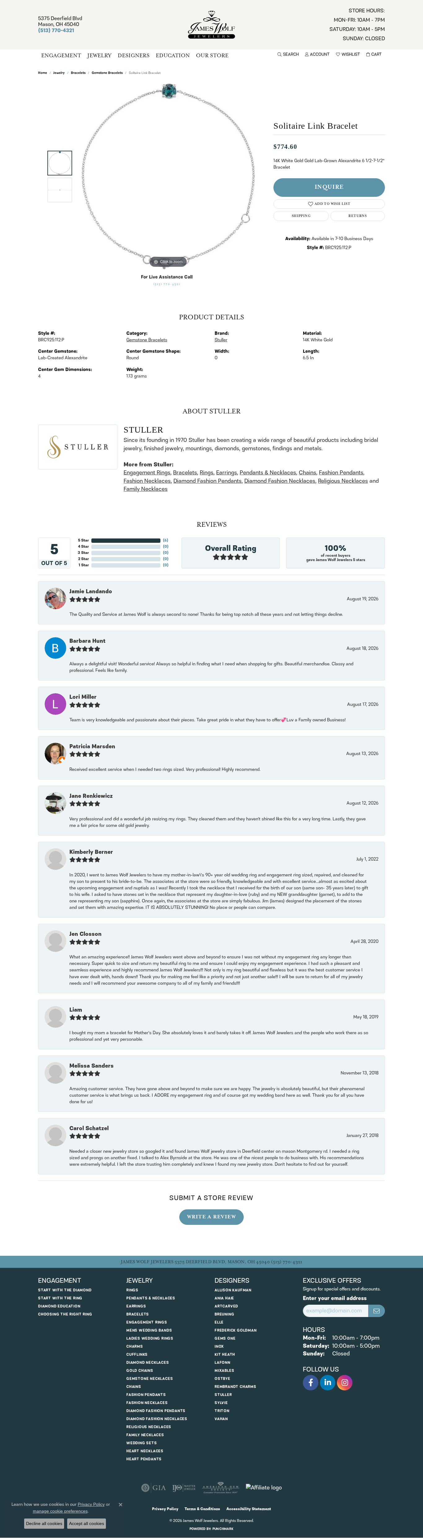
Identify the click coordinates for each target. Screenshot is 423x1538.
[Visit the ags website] (221, 1488)
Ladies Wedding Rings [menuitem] (149, 1338)
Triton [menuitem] (222, 1411)
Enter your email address (335, 1299)
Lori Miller (83, 697)
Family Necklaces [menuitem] (145, 1435)
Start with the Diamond (65, 1290)
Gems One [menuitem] (225, 1338)
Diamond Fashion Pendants (207, 481)
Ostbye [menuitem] (222, 1378)
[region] (168, 176)
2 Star (83, 559)
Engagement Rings (147, 473)
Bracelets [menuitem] (137, 1314)
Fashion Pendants (341, 473)
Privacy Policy (165, 1509)
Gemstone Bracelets (107, 73)
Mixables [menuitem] (224, 1370)
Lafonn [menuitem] (222, 1362)
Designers (134, 55)
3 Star (83, 553)
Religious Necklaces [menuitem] (148, 1427)
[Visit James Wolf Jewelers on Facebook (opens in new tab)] (310, 1382)
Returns (357, 216)
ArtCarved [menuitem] (226, 1306)
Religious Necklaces (343, 481)
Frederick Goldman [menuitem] (236, 1330)
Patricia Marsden (92, 747)
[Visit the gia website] (153, 1488)
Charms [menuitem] (134, 1346)
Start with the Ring (60, 1298)
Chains (307, 473)
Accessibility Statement (248, 1509)
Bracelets (78, 73)
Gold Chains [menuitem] (139, 1370)
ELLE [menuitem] (219, 1322)
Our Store (212, 55)
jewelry (59, 73)
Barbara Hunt (87, 641)
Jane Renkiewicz (91, 796)
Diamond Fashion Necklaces (279, 481)
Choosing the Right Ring (65, 1314)
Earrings (226, 473)
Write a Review (211, 1217)
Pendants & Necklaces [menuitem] (150, 1298)
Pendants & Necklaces (268, 473)
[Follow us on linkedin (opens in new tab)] (327, 1382)
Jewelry (99, 55)
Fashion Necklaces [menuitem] (147, 1403)
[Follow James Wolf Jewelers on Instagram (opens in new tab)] (344, 1382)
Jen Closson (85, 934)
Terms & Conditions (202, 1509)
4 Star (83, 547)
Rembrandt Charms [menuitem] (235, 1386)
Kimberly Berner (91, 852)
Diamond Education (59, 1306)
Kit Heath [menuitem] (225, 1354)
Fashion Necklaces (147, 481)
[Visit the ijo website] (183, 1488)
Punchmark (222, 1529)
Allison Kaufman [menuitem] (233, 1290)
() (165, 540)
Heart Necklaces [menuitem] (145, 1451)
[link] (357, 24)
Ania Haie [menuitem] (224, 1298)
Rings (206, 473)
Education (173, 55)
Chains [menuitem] (133, 1386)
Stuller (221, 340)
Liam (75, 1010)
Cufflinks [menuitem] (137, 1354)
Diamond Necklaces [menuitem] (147, 1362)
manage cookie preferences (60, 1511)
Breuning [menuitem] (224, 1314)
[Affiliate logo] (264, 1488)
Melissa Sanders (91, 1066)
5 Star (83, 540)
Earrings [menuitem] (136, 1306)
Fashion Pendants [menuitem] (146, 1395)
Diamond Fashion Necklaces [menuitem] (156, 1419)
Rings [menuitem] (132, 1290)
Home (42, 73)
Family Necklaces (146, 489)
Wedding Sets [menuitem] (141, 1443)
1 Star (84, 565)
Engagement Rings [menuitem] (146, 1322)
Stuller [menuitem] (223, 1395)
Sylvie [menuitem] (221, 1403)
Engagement (61, 55)
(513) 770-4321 (166, 284)
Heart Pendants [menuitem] (144, 1459)
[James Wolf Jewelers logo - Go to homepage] (211, 25)
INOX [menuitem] (219, 1346)
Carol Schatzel (89, 1129)
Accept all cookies (86, 1523)
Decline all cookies (44, 1523)
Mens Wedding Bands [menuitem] (149, 1330)
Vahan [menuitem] (221, 1419)
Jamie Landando (90, 592)
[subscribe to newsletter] (376, 1311)
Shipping (301, 216)
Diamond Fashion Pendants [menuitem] (155, 1411)
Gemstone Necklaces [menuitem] (149, 1378)
